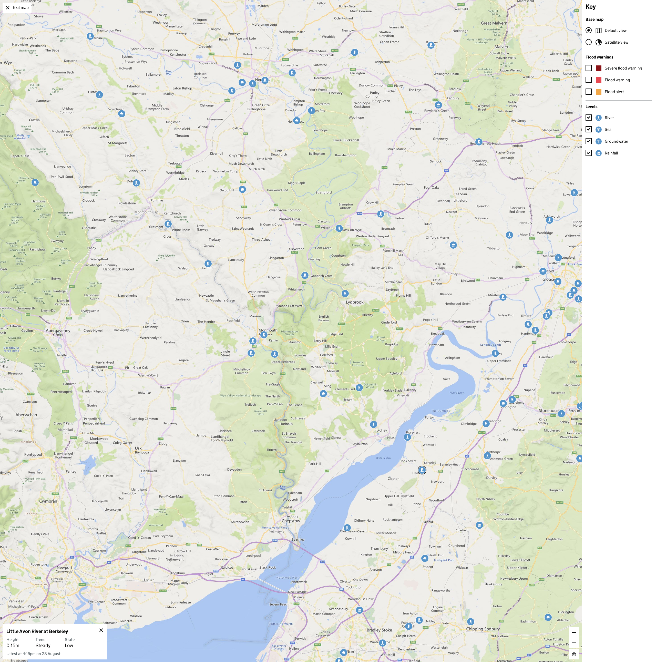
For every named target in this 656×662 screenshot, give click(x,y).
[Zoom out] (574, 643)
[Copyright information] (574, 654)
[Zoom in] (574, 632)
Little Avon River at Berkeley (37, 631)
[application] (291, 331)
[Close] (101, 630)
